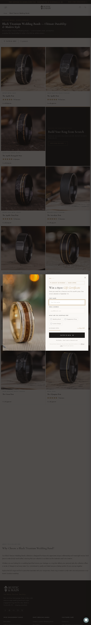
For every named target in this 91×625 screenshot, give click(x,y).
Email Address (54, 307)
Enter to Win (65, 335)
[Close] (85, 277)
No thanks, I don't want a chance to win (67, 340)
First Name (52, 298)
